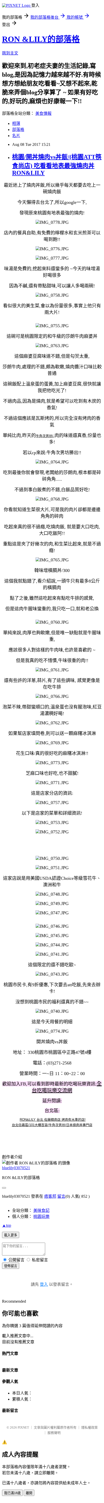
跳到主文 (10, 53)
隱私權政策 (89, 1427)
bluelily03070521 (16, 1168)
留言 (61, 1196)
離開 (29, 1493)
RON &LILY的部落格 (41, 39)
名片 (16, 135)
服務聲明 (54, 1433)
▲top (6, 1225)
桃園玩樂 (41, 1216)
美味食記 (41, 1210)
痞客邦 (50, 1196)
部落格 (18, 129)
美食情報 (43, 113)
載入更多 (10, 1235)
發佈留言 (10, 1266)
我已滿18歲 (12, 1493)
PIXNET (23, 1427)
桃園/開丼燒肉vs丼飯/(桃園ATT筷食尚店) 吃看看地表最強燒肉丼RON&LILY (56, 165)
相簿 (16, 123)
